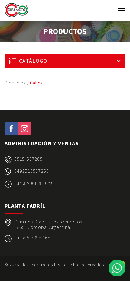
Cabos (36, 83)
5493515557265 (31, 171)
